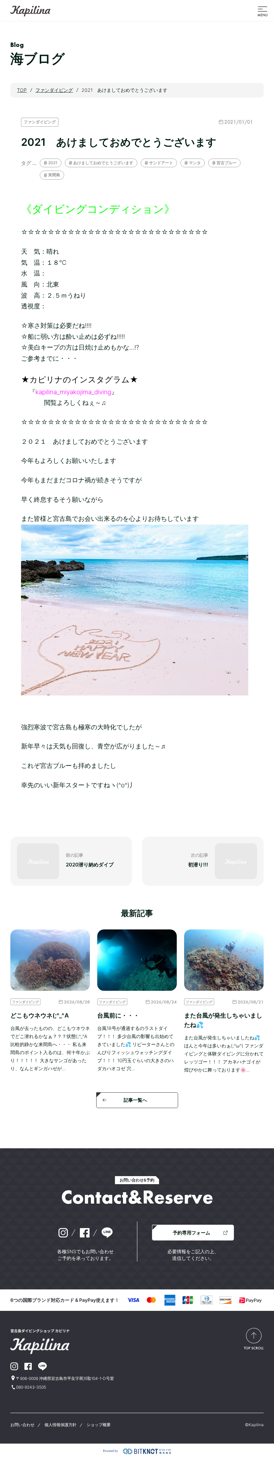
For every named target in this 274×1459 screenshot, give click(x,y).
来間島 (54, 174)
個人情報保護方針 (60, 1424)
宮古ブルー (227, 162)
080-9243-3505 (31, 1387)
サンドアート (161, 162)
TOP (22, 90)
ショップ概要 (99, 1424)
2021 (52, 162)
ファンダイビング (40, 121)
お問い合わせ (22, 1424)
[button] (262, 10)
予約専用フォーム (191, 1232)
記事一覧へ (135, 1100)
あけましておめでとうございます (103, 162)
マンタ (195, 162)
